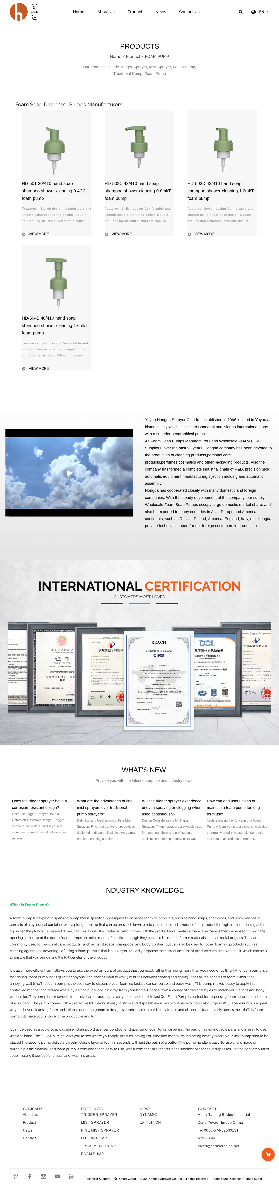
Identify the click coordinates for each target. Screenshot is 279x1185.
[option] (42, 820)
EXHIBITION (150, 1122)
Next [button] (272, 831)
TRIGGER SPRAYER (99, 1115)
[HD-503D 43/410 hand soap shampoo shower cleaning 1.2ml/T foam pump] (222, 112)
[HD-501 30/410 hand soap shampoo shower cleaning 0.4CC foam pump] (57, 112)
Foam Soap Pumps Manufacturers (180, 441)
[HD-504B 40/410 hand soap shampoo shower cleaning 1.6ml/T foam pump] (57, 246)
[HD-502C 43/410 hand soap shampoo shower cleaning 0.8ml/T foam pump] (139, 112)
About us (30, 1115)
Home (78, 11)
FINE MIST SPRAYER (100, 1130)
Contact (29, 1138)
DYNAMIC (148, 1115)
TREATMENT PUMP (98, 1146)
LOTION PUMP (94, 1138)
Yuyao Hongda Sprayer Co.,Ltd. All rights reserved (173, 1178)
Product (135, 11)
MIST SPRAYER (95, 1122)
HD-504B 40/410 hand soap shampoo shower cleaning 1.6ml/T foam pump (55, 325)
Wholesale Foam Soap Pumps (171, 504)
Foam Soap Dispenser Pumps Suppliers (239, 1178)
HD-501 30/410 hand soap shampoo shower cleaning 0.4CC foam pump (54, 191)
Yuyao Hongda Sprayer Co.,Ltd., (173, 420)
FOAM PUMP (92, 1154)
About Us (106, 11)
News (160, 11)
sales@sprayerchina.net (218, 1146)
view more (39, 234)
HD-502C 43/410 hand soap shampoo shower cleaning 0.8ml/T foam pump (138, 191)
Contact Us (189, 11)
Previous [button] (6, 831)
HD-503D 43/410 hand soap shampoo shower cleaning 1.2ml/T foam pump (220, 191)
